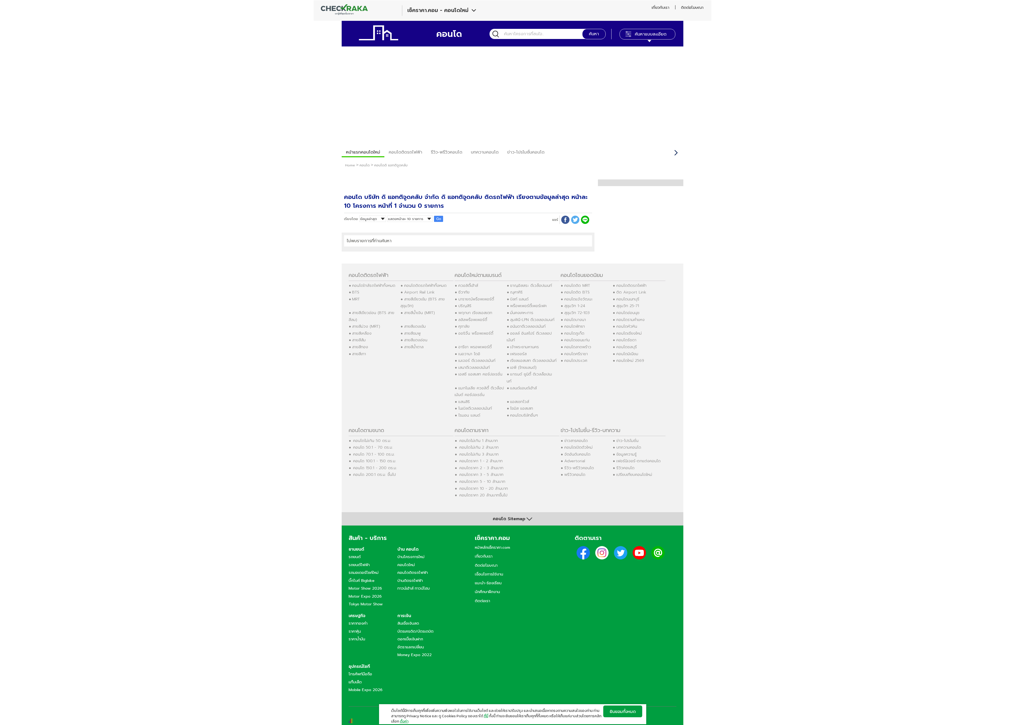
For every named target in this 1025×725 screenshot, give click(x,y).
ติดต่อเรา (482, 601)
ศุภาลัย (464, 326)
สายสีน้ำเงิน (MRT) (419, 313)
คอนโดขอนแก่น (577, 340)
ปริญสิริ (464, 306)
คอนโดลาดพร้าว (577, 347)
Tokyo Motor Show (366, 604)
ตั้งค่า (404, 721)
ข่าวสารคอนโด (576, 441)
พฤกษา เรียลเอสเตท (475, 313)
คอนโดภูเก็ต (574, 333)
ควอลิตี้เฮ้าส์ (468, 285)
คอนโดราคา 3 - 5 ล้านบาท (481, 474)
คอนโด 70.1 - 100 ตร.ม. (374, 454)
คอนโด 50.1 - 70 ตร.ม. (373, 447)
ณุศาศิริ (516, 292)
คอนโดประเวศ (575, 360)
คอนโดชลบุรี (626, 347)
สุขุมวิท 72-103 (577, 313)
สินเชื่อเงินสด (408, 623)
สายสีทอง (360, 347)
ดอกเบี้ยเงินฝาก (410, 639)
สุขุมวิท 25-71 (627, 306)
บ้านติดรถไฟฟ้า (410, 580)
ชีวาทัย (464, 292)
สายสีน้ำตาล (414, 347)
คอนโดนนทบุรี (627, 299)
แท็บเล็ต (355, 682)
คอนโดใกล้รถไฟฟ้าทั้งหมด (373, 285)
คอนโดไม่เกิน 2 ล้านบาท (479, 447)
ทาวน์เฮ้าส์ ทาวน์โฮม (413, 588)
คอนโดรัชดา (626, 340)
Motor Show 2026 (365, 588)
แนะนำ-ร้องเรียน (488, 583)
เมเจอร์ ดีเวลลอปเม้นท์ (476, 360)
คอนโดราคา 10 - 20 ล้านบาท (483, 488)
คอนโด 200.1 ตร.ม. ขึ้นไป (374, 474)
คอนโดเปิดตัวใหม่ (578, 447)
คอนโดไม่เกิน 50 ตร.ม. (372, 441)
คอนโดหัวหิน (626, 326)
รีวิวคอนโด (625, 468)
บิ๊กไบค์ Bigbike (361, 580)
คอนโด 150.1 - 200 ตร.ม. (375, 468)
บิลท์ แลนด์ (519, 299)
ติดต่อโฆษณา (692, 7)
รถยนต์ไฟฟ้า (359, 565)
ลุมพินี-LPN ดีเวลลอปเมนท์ (532, 320)
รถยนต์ (355, 557)
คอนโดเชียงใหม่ (629, 333)
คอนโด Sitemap (509, 519)
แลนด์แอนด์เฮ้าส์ (523, 388)
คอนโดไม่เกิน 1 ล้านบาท (478, 441)
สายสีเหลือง (362, 333)
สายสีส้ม (359, 340)
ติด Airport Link (631, 292)
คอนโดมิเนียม (627, 354)
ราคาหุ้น (355, 631)
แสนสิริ (464, 402)
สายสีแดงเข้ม (415, 326)
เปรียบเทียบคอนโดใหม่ (634, 474)
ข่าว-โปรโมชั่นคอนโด (526, 152)
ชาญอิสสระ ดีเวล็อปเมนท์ (531, 285)
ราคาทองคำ (358, 623)
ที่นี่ (486, 716)
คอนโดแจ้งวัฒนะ (578, 299)
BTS (355, 292)
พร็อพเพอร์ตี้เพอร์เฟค (528, 306)
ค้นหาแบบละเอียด (651, 34)
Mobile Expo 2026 (366, 690)
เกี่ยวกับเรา (660, 7)
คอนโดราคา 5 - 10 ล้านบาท (482, 481)
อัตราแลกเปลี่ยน (410, 647)
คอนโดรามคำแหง (630, 320)
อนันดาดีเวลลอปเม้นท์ (528, 326)
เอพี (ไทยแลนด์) (523, 367)
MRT (356, 299)
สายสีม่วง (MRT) (366, 326)
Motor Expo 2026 (365, 596)
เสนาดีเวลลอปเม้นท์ (474, 367)
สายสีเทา (359, 354)
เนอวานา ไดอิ (469, 354)
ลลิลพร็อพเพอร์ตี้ (472, 320)
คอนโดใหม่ (406, 565)
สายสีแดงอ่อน (415, 340)
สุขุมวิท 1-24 (574, 306)
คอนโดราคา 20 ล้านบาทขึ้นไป (483, 495)
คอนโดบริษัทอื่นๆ (524, 415)
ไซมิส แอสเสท (521, 408)
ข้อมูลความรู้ (626, 454)
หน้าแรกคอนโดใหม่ (363, 152)
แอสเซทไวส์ (519, 402)
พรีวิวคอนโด (574, 474)
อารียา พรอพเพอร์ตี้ (475, 347)
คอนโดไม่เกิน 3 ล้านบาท (479, 454)
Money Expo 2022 (414, 655)
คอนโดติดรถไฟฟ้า (405, 152)
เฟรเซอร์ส (518, 354)
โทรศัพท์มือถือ (360, 674)
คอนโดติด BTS (577, 292)
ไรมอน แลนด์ (469, 415)
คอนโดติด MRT (577, 285)
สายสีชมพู (412, 333)
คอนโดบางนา (575, 320)
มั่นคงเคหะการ (521, 313)
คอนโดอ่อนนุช (628, 313)
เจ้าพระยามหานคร (524, 347)
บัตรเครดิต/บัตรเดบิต (415, 631)
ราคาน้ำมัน (357, 639)
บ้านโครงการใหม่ (410, 557)
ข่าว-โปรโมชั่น (627, 441)
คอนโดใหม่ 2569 (630, 360)
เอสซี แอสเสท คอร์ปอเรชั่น (480, 374)
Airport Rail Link (419, 292)
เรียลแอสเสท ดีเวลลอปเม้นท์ (533, 360)
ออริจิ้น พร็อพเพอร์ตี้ (475, 333)
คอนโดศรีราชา (576, 354)
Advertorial (574, 461)
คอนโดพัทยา (574, 326)
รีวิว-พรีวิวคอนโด (446, 152)
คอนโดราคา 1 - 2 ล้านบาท (481, 461)
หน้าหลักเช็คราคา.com (492, 547)
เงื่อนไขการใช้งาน (489, 574)
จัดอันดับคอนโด (577, 454)
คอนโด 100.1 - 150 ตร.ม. (374, 461)
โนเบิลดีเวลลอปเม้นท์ (475, 408)
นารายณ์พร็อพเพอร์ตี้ (476, 299)
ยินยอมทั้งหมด (623, 711)
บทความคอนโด (485, 152)
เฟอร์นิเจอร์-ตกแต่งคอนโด (638, 461)
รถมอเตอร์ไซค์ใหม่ (364, 572)
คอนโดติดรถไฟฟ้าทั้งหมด (425, 285)
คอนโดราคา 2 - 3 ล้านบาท (481, 468)
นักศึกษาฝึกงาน (487, 592)
